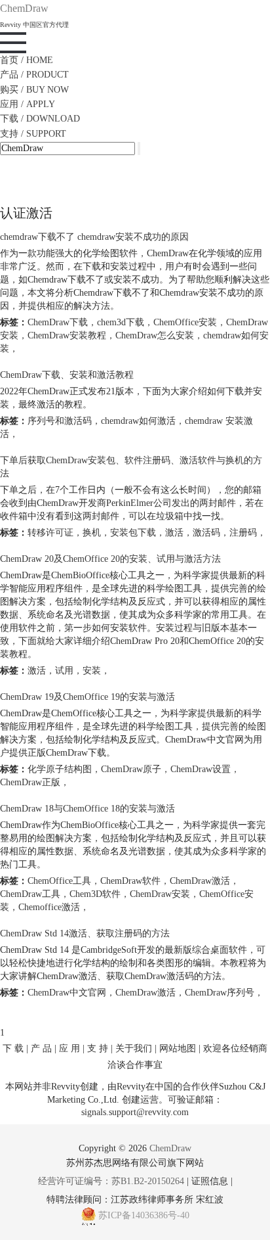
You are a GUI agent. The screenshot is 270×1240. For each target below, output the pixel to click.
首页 (26, 60)
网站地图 (177, 1048)
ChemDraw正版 (30, 782)
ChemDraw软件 (130, 881)
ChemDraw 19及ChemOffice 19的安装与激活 (87, 697)
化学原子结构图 (60, 769)
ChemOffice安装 (185, 322)
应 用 (69, 1048)
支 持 (97, 1048)
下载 (40, 119)
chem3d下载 (120, 322)
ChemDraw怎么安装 (154, 335)
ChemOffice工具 (59, 881)
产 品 (41, 1048)
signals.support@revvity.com (135, 1112)
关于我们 (133, 1048)
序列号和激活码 (60, 421)
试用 (64, 671)
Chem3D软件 (95, 894)
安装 (92, 671)
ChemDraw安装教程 (67, 335)
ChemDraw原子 (131, 769)
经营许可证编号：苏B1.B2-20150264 (111, 1181)
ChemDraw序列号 (219, 993)
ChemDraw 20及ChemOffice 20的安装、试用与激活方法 (110, 559)
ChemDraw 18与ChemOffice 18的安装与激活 (87, 809)
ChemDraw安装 (160, 894)
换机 (92, 533)
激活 (174, 533)
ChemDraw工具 (30, 894)
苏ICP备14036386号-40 (143, 1216)
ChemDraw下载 (58, 322)
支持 (33, 134)
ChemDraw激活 (200, 881)
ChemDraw (170, 1148)
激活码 (206, 533)
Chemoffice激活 (49, 907)
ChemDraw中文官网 (67, 993)
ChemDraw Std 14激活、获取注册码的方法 (85, 933)
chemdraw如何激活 (138, 421)
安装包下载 (133, 533)
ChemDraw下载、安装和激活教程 (67, 375)
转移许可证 (50, 533)
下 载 (13, 1048)
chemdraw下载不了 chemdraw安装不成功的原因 (94, 237)
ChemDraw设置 (200, 769)
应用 (27, 104)
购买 (34, 90)
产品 (34, 75)
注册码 (243, 533)
